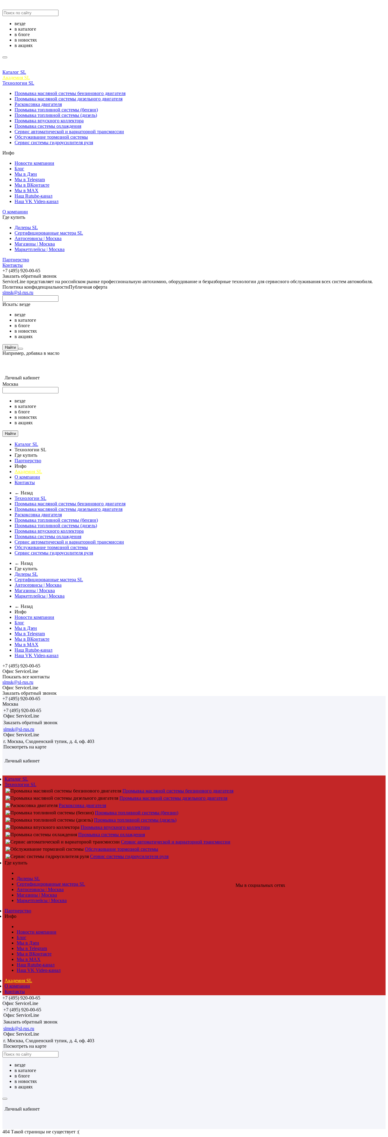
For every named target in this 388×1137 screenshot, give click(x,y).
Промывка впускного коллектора (49, 120)
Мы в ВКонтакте (32, 185)
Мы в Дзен (26, 174)
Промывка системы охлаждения (48, 126)
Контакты (12, 265)
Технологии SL (18, 83)
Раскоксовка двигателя (38, 104)
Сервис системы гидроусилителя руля (54, 142)
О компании (15, 211)
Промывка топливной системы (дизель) (56, 115)
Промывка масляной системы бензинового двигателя (70, 93)
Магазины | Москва (35, 243)
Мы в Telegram (30, 179)
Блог (19, 168)
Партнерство (15, 259)
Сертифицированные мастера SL (49, 233)
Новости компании (34, 163)
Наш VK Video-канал (37, 201)
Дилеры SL (26, 227)
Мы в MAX (26, 190)
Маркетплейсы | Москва (40, 249)
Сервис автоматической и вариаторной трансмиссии (69, 131)
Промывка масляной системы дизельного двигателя (68, 98)
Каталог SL (14, 72)
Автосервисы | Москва (38, 238)
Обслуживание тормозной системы (51, 137)
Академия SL (16, 77)
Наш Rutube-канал (33, 196)
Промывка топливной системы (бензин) (56, 109)
